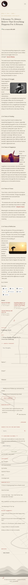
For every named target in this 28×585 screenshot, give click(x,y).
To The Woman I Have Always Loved (15, 523)
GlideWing (4, 544)
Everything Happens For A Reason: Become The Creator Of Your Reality (19, 304)
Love (2, 474)
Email (3, 371)
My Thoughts (4, 461)
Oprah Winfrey (11, 57)
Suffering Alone (6, 329)
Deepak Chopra (20, 206)
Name (3, 362)
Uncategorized (5, 478)
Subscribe (14, 451)
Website (3, 379)
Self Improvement (6, 15)
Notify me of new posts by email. (12, 394)
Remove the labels (5, 302)
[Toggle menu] (25, 3)
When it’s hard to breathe (12, 526)
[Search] (24, 431)
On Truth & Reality (6, 541)
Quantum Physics (5, 471)
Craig (13, 13)
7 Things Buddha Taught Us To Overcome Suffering (11, 337)
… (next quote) (23, 422)
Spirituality (15, 15)
